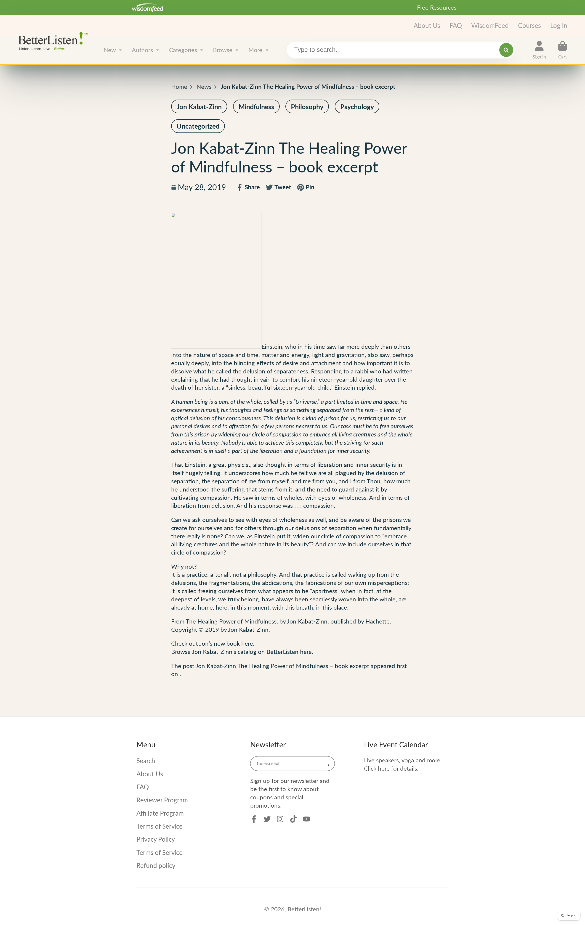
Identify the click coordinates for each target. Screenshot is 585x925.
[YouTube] (306, 819)
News (204, 86)
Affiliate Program (160, 813)
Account (539, 50)
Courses (529, 25)
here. (247, 643)
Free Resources (436, 7)
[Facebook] (254, 819)
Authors (142, 49)
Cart (563, 50)
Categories (183, 49)
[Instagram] (280, 819)
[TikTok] (293, 819)
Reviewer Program (162, 800)
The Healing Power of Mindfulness (231, 621)
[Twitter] (267, 819)
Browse (222, 49)
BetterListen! (304, 909)
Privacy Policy (155, 839)
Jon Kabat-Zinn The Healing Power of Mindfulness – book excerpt (282, 665)
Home (179, 86)
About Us (427, 25)
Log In (558, 25)
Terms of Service (159, 826)
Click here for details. (391, 768)
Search (145, 760)
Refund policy (155, 865)
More (255, 49)
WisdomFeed (490, 25)
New (110, 49)
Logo (55, 40)
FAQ (455, 25)
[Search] (506, 50)
